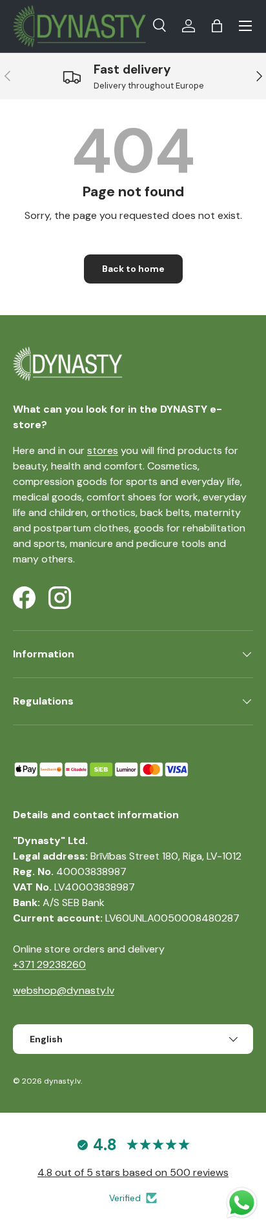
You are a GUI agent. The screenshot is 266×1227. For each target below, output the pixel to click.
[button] (217, 26)
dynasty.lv (62, 1081)
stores (102, 450)
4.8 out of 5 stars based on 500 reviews (133, 1172)
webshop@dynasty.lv (63, 990)
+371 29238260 (49, 964)
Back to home (133, 268)
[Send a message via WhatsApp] (242, 1203)
